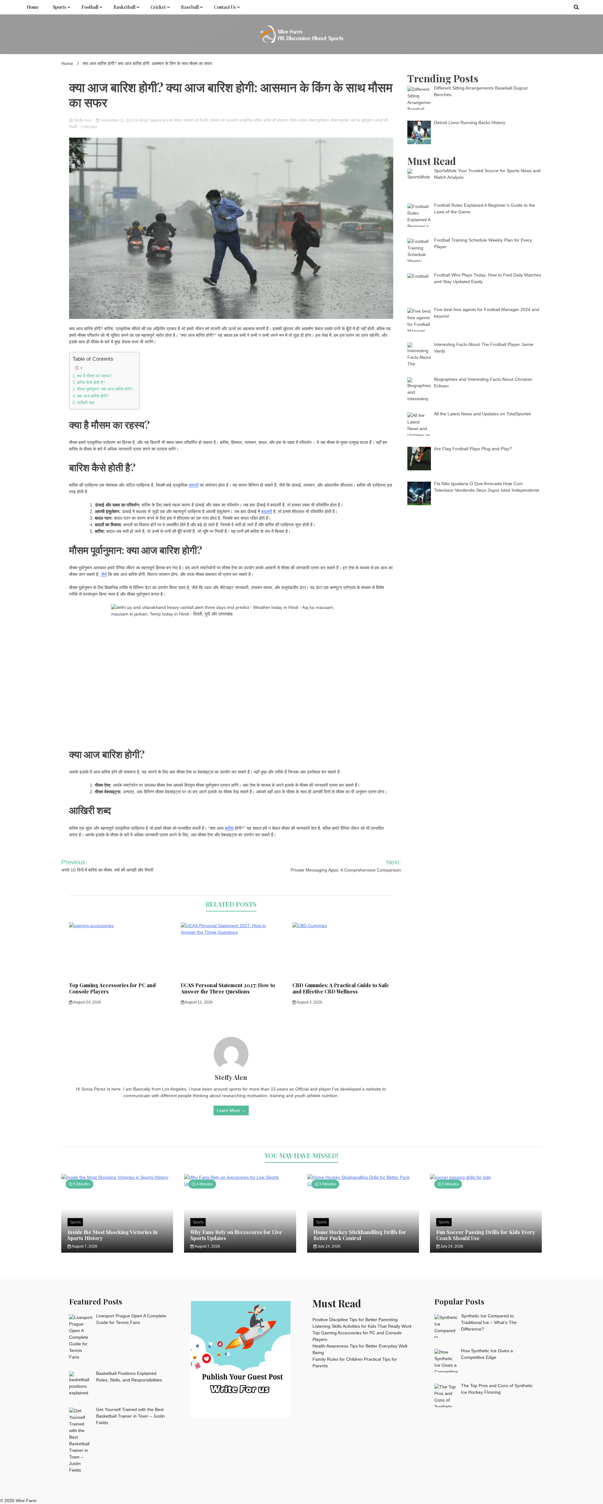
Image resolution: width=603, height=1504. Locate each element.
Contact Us (225, 7)
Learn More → (231, 1110)
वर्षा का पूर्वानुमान (362, 120)
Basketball (124, 7)
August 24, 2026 (87, 1002)
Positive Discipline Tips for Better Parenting (355, 1319)
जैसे (104, 574)
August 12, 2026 (198, 1002)
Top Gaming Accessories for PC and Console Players (112, 988)
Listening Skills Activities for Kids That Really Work (362, 1326)
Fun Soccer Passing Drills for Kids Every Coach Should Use (485, 1235)
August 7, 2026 (84, 1246)
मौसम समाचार (340, 120)
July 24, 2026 (328, 1246)
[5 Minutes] (117, 1177)
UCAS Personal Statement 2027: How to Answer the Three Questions (228, 988)
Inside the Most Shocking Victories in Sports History (113, 1235)
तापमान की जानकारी (224, 120)
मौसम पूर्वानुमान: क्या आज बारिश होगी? (105, 389)
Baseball (190, 7)
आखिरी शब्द (86, 403)
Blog (144, 120)
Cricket (158, 7)
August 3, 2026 (309, 1002)
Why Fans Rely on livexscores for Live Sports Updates (236, 1235)
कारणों (193, 485)
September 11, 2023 (117, 120)
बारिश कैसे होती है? (91, 382)
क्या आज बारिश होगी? (93, 396)
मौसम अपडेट (298, 120)
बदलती (266, 511)
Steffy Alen (83, 120)
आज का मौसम (171, 120)
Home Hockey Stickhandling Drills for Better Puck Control (359, 1235)
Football (89, 7)
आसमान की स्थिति (195, 120)
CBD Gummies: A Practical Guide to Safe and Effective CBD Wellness (340, 988)
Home (33, 7)
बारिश (229, 828)
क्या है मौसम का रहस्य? (94, 376)
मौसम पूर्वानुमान (319, 120)
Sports (59, 7)
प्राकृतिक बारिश (251, 120)
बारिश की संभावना (275, 120)
